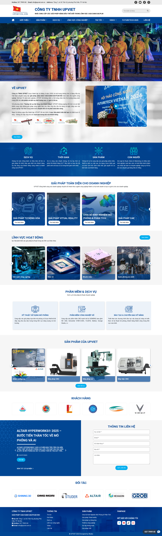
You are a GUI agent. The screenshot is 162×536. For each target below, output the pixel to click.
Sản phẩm (41, 20)
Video (112, 20)
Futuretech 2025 (130, 20)
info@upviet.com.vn (38, 2)
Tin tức (99, 20)
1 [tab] (79, 78)
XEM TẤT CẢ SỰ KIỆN (24, 468)
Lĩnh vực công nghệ (53, 523)
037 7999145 (22, 2)
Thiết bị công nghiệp (88, 523)
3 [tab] (83, 78)
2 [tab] (81, 78)
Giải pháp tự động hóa (89, 520)
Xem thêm (17, 137)
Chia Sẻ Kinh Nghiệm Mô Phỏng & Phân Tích (96, 515)
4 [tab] (85, 78)
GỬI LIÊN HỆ (121, 468)
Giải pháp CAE (86, 528)
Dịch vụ (56, 20)
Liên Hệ (147, 20)
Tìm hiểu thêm (19, 222)
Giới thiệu (24, 20)
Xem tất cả (81, 386)
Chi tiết (21, 455)
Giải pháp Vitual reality (89, 517)
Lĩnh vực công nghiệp (77, 20)
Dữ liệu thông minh (88, 526)
